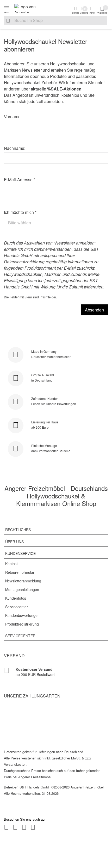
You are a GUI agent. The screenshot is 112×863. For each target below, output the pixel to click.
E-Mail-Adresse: (19, 180)
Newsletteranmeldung (23, 580)
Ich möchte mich (20, 212)
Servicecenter (16, 606)
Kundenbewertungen (22, 615)
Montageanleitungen (22, 589)
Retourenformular (19, 572)
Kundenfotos (15, 598)
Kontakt (11, 563)
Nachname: (14, 148)
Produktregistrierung (22, 624)
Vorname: (13, 116)
